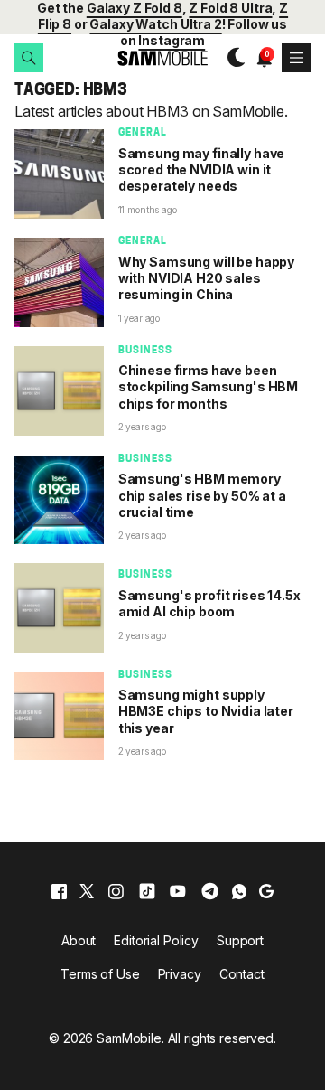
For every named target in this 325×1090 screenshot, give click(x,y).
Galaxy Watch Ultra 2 (155, 24)
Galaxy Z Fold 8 (134, 7)
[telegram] (209, 891)
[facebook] (59, 891)
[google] (266, 891)
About (78, 940)
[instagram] (116, 891)
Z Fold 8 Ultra (230, 7)
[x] (86, 891)
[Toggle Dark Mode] (232, 58)
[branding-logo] (162, 58)
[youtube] (178, 891)
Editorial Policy (156, 940)
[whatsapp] (239, 891)
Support (240, 940)
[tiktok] (147, 891)
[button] (28, 57)
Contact (242, 974)
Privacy (179, 974)
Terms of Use (99, 974)
